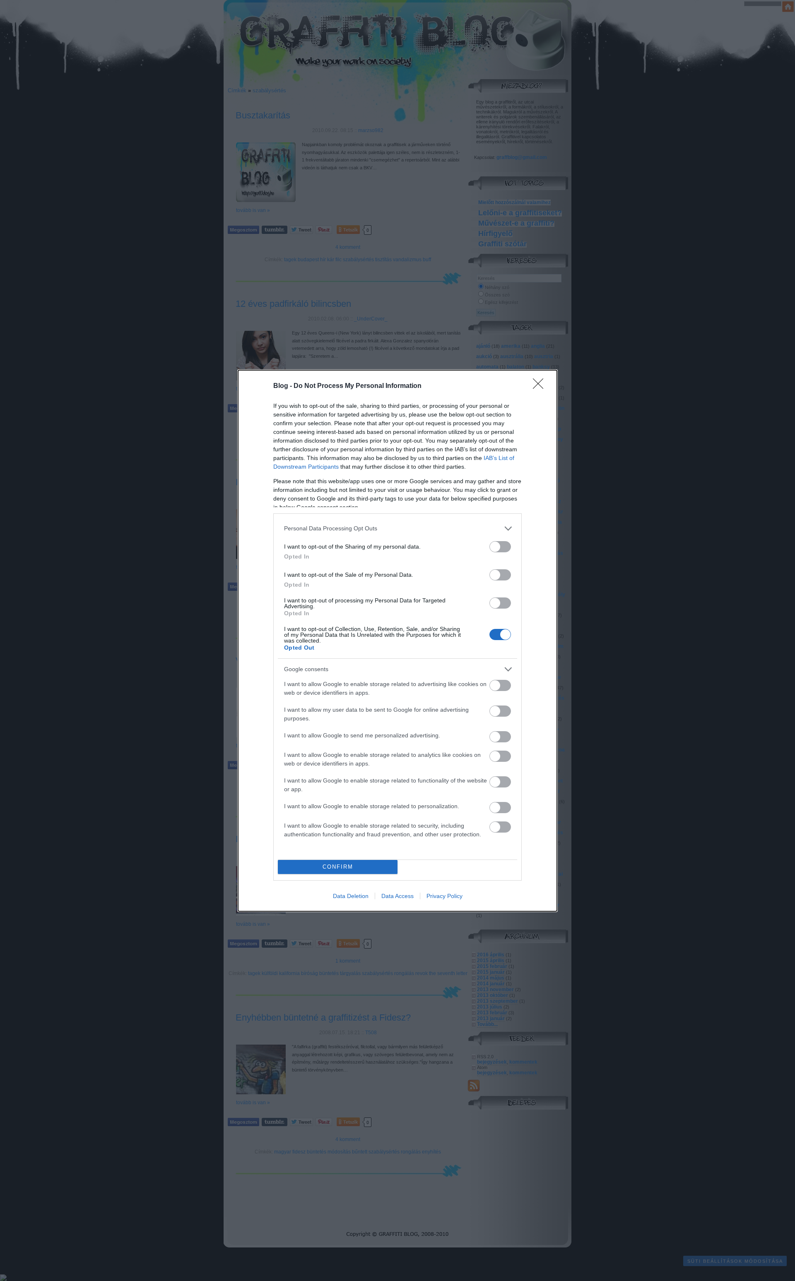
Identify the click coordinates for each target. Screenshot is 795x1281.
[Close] (541, 386)
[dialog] (397, 640)
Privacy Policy (444, 896)
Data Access (397, 896)
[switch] (500, 546)
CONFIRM (338, 867)
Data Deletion (351, 896)
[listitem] (397, 528)
